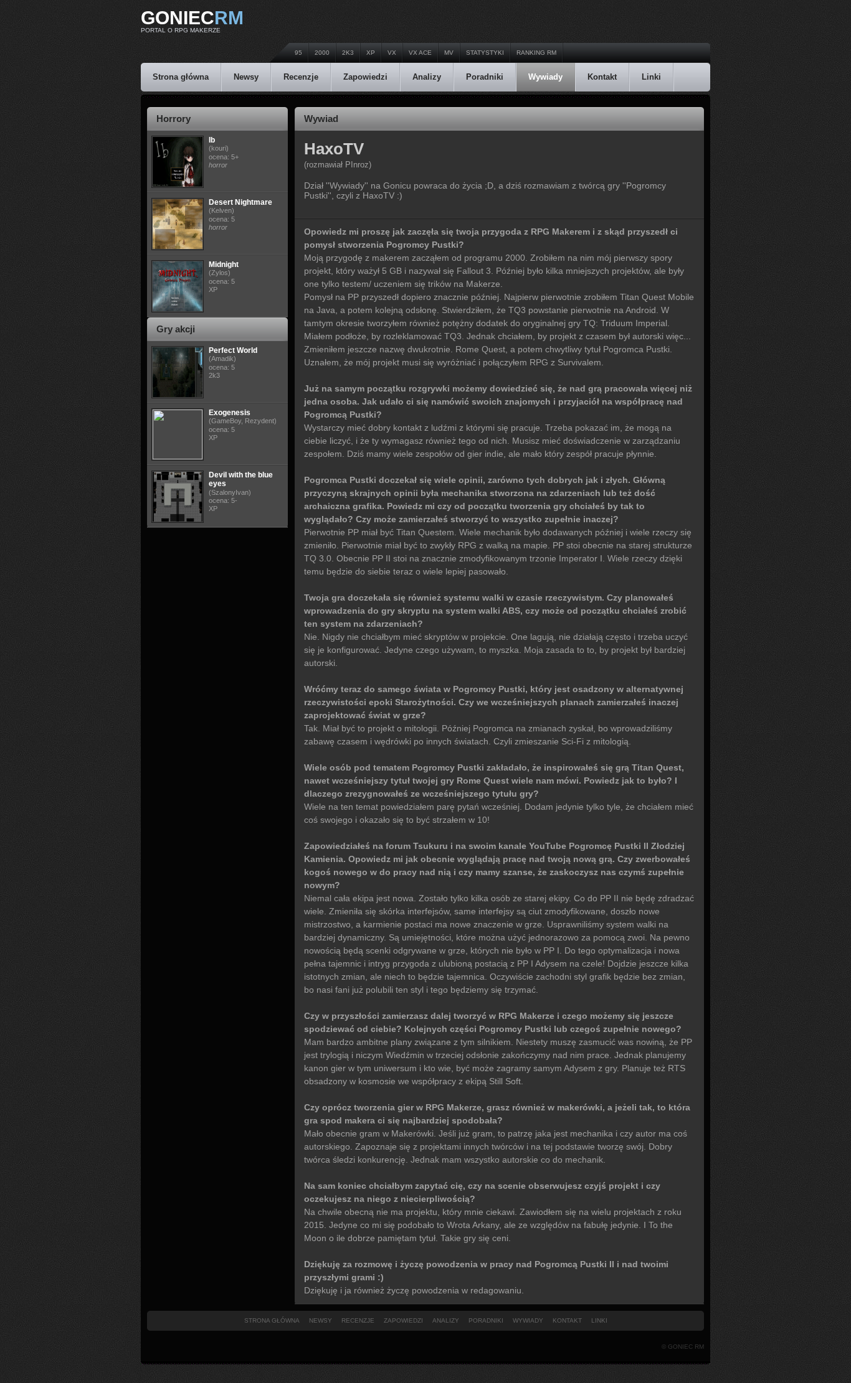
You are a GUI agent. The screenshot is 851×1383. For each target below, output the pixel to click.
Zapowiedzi (365, 77)
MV (449, 52)
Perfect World (233, 350)
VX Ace (420, 52)
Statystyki (485, 52)
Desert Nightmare (240, 202)
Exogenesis (229, 412)
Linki (651, 77)
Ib (212, 140)
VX (391, 52)
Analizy (426, 77)
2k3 (348, 52)
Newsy (246, 77)
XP (370, 52)
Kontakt (602, 77)
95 (298, 52)
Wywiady (545, 77)
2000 (322, 52)
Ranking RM (536, 52)
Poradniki (484, 77)
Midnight (224, 264)
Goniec (192, 17)
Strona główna (181, 77)
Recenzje (300, 77)
